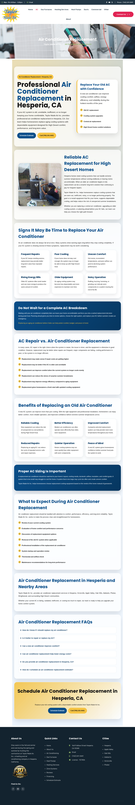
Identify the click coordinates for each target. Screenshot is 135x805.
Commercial (96, 9)
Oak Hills (107, 753)
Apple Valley (108, 749)
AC (37, 9)
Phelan (107, 765)
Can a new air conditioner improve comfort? (41, 646)
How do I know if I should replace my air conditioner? (44, 630)
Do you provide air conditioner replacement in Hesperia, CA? (48, 662)
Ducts (86, 9)
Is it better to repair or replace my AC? (38, 638)
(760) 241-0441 (128, 2)
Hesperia (107, 745)
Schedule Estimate (27, 135)
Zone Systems (52, 769)
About (68, 19)
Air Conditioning (53, 753)
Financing (50, 776)
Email (31, 2)
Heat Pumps (76, 9)
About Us (50, 749)
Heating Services (61, 9)
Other (106, 9)
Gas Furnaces (46, 9)
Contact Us (121, 14)
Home (30, 9)
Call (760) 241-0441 (47, 135)
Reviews (50, 773)
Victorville (108, 761)
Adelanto (107, 757)
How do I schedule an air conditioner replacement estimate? (47, 670)
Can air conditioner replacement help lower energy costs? (46, 654)
